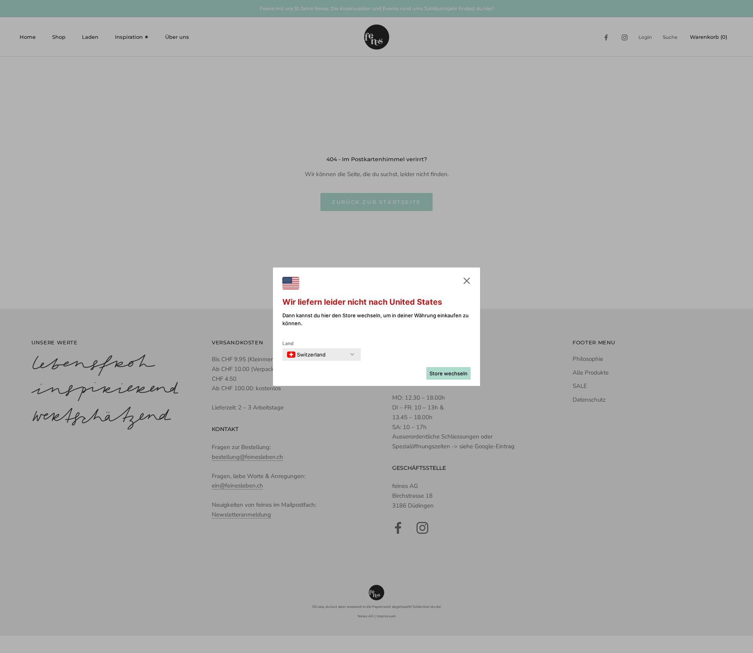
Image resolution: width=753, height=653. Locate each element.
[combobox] (306, 354)
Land (288, 343)
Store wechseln (448, 373)
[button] (467, 282)
